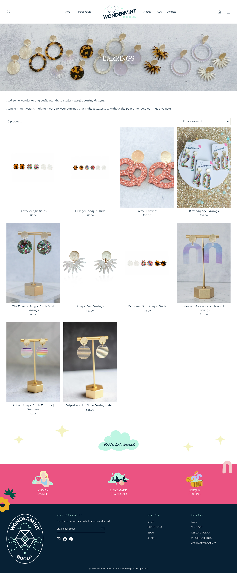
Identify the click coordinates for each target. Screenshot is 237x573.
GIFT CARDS (155, 527)
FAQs (159, 11)
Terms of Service (140, 568)
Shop (67, 11)
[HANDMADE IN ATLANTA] (118, 479)
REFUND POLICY (200, 532)
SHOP (151, 521)
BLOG (151, 532)
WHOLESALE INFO (201, 537)
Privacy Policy (124, 568)
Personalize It (86, 11)
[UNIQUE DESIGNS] (194, 479)
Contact (171, 11)
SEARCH (152, 537)
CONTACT (196, 527)
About (147, 11)
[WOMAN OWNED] (42, 479)
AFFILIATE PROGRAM (203, 543)
